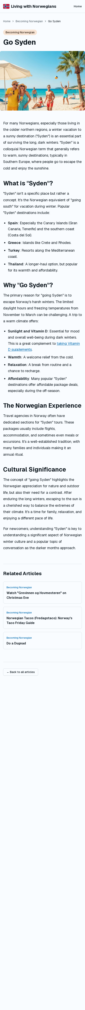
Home (78, 6)
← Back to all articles (21, 672)
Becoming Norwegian (29, 21)
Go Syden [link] (54, 21)
